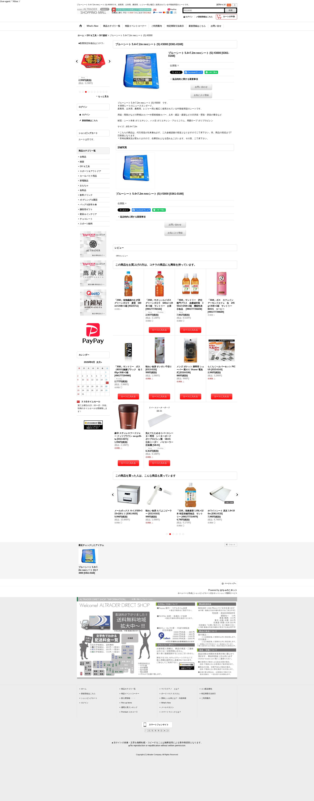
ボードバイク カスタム (170, 694)
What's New (166, 703)
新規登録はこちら (205, 17)
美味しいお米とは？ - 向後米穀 (173, 698)
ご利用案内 (205, 698)
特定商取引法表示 (208, 694)
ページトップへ (230, 583)
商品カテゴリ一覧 (128, 689)
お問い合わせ (201, 87)
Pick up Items (126, 703)
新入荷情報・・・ (128, 698)
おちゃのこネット (228, 590)
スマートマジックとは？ (171, 712)
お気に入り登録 (201, 95)
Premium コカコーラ (129, 712)
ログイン (189, 17)
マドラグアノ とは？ (170, 689)
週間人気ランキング (129, 707)
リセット (232, 544)
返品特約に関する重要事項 (185, 79)
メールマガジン (167, 707)
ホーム (84, 689)
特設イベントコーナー (130, 694)
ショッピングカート (89, 698)
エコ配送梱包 (206, 689)
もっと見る (103, 96)
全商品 (83, 157)
